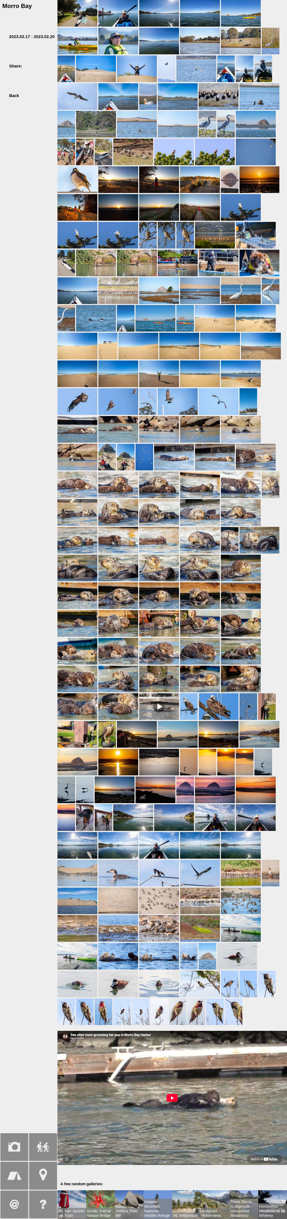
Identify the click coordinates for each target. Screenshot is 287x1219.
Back (13, 95)
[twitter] (35, 66)
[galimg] (77, 13)
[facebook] (28, 66)
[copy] (49, 66)
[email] (42, 66)
